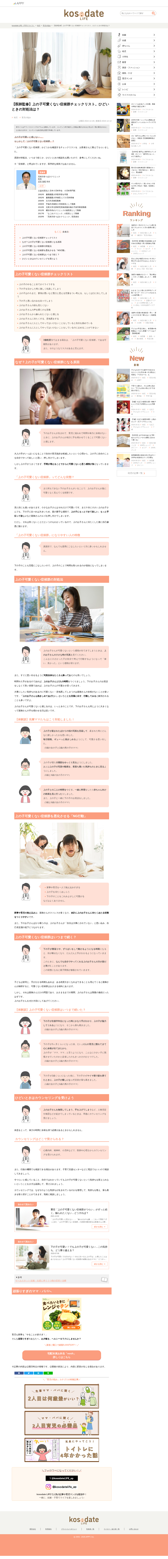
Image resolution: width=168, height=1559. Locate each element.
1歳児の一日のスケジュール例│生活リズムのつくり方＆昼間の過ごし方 (143, 227)
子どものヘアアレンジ (141, 412)
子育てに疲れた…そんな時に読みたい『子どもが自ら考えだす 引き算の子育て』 (143, 388)
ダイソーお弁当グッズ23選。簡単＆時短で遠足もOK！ (143, 105)
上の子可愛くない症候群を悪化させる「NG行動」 (44, 250)
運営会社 (33, 1529)
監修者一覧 (90, 1529)
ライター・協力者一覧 (112, 1529)
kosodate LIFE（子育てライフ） (23, 26)
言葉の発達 (149, 323)
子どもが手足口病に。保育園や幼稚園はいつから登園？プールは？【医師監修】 (143, 331)
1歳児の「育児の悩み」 (145, 235)
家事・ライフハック (140, 112)
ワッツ (139, 249)
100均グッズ (146, 251)
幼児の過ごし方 (145, 233)
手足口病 (150, 339)
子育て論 (149, 396)
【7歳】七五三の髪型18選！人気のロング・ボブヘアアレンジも (143, 420)
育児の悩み (47, 26)
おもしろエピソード (140, 194)
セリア (147, 249)
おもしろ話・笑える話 (145, 269)
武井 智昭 (42, 182)
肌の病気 (140, 339)
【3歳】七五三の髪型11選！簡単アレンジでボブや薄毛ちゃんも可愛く (143, 404)
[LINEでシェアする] (48, 1373)
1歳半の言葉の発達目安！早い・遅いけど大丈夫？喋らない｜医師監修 (143, 315)
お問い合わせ (133, 1529)
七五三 (151, 409)
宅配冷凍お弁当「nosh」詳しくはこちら (61, 1355)
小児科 (139, 323)
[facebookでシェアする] (19, 1373)
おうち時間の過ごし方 (145, 303)
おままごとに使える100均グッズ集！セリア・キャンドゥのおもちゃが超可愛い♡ (143, 292)
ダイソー (140, 465)
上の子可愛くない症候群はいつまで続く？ (40, 254)
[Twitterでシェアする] (28, 1373)
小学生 (144, 144)
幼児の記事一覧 (135, 473)
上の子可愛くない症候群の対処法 (37, 246)
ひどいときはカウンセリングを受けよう (39, 259)
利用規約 (48, 1529)
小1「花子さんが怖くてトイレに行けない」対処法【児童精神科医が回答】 (143, 138)
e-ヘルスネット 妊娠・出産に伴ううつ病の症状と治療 (41, 1280)
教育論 (139, 396)
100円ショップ (138, 253)
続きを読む (98, 1227)
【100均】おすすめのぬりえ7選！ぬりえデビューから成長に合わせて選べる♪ (143, 437)
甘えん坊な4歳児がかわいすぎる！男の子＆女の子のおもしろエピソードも (143, 261)
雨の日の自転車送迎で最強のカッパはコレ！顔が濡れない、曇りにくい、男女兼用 (143, 170)
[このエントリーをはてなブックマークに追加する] (38, 1373)
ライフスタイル (147, 109)
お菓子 (139, 380)
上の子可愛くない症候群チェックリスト (39, 238)
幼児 (38, 26)
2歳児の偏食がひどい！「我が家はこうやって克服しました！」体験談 (143, 277)
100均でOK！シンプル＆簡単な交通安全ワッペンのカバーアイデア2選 (143, 122)
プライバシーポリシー (69, 1529)
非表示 (66, 232)
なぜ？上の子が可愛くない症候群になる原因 (41, 242)
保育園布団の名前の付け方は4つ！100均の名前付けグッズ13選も (143, 456)
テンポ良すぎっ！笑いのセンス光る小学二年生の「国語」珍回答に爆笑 (143, 186)
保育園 (142, 246)
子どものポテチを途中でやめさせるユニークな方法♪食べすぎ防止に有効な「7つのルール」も (143, 372)
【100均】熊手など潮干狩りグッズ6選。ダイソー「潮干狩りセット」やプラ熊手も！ (143, 154)
